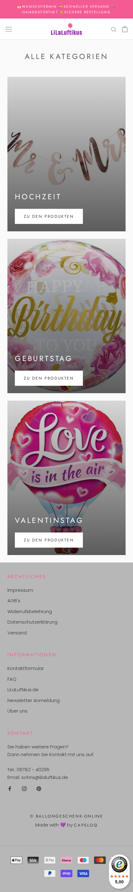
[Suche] (114, 29)
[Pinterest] (38, 788)
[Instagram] (24, 788)
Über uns (17, 711)
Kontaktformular (25, 668)
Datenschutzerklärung (32, 622)
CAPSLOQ (85, 825)
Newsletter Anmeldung (33, 700)
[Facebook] (9, 788)
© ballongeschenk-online (66, 816)
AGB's (13, 600)
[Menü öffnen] (9, 29)
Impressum (20, 590)
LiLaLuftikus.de (23, 689)
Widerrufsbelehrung (29, 611)
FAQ (11, 679)
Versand (17, 632)
